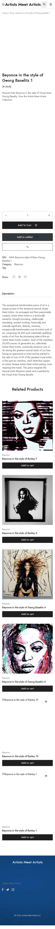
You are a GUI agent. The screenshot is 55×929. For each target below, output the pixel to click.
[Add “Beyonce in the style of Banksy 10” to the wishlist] (46, 708)
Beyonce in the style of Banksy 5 (19, 533)
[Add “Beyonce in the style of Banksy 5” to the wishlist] (46, 485)
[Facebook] (3, 890)
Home (4, 13)
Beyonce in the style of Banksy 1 (19, 830)
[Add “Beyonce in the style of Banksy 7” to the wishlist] (46, 410)
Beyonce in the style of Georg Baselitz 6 (24, 681)
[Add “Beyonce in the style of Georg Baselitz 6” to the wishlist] (46, 633)
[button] (27, 246)
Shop (12, 13)
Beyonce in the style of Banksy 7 (19, 458)
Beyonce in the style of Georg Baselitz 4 (24, 607)
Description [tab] (8, 293)
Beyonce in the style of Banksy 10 (20, 756)
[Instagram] (12, 890)
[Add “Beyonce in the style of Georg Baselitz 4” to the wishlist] (46, 559)
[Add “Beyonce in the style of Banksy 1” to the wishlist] (46, 782)
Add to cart (25, 225)
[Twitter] (7, 890)
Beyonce (18, 264)
